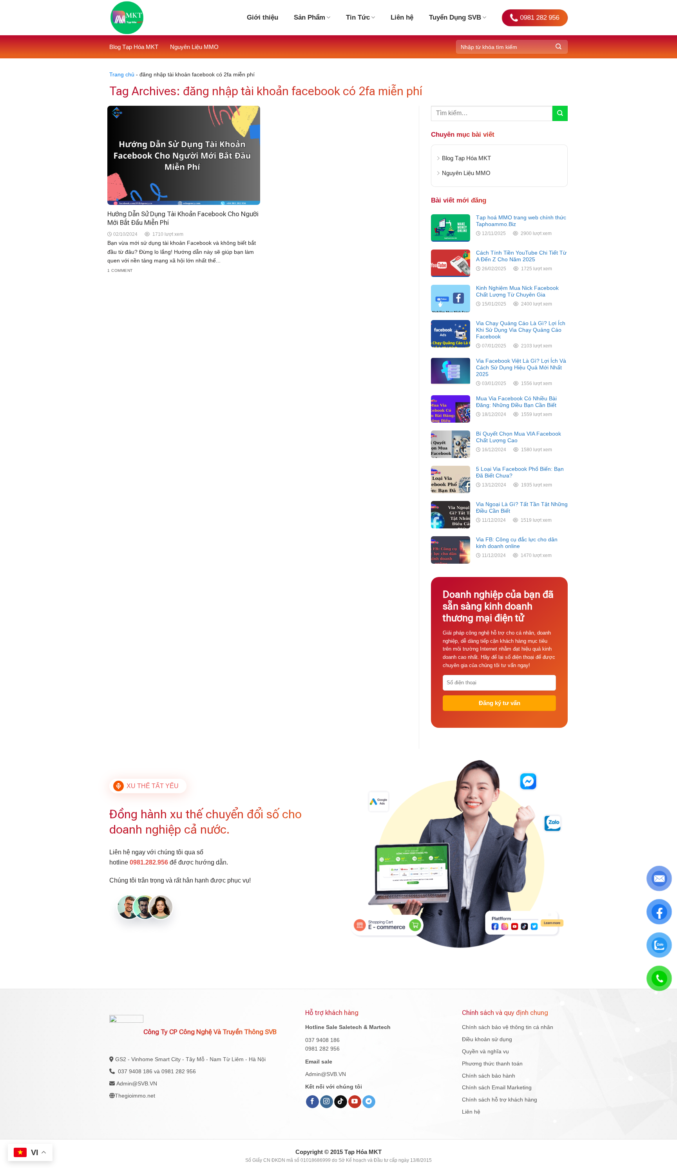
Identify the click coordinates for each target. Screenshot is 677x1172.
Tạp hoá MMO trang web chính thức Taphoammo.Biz (521, 220)
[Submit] (558, 46)
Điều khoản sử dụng (487, 1039)
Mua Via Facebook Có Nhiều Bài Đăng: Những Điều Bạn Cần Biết (516, 401)
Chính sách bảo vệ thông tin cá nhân (507, 1027)
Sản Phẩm (309, 17)
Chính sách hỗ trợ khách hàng (499, 1099)
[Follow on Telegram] (368, 1102)
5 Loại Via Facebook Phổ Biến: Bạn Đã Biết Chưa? (520, 472)
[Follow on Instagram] (326, 1102)
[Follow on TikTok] (340, 1102)
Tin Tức (358, 17)
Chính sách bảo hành (488, 1076)
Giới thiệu (262, 17)
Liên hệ (402, 17)
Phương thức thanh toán (492, 1063)
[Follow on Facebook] (312, 1102)
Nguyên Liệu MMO (194, 46)
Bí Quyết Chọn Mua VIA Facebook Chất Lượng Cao (518, 436)
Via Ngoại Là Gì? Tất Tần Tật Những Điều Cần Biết (522, 507)
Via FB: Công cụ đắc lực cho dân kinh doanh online (517, 542)
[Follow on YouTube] (354, 1102)
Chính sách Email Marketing (497, 1087)
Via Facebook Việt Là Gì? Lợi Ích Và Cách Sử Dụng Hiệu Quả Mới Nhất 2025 (521, 367)
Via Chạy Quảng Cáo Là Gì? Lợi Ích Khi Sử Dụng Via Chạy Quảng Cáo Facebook (520, 330)
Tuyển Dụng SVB (455, 17)
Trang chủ (121, 74)
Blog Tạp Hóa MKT (133, 46)
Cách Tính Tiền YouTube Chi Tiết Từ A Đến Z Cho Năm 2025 (521, 256)
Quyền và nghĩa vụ (485, 1051)
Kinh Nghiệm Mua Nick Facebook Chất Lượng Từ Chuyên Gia (517, 291)
